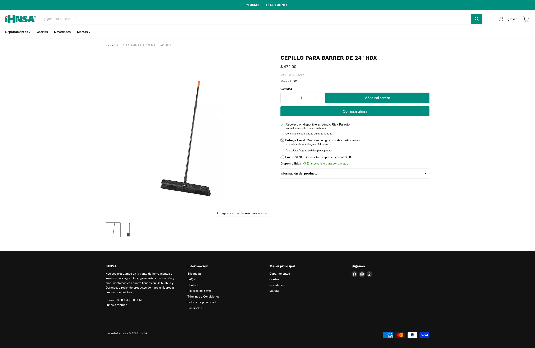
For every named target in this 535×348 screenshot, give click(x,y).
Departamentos (17, 32)
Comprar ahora (355, 111)
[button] (508, 18)
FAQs (191, 279)
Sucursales (194, 308)
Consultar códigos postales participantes (309, 150)
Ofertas (42, 32)
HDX (293, 81)
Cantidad (286, 88)
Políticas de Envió (199, 290)
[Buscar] (476, 19)
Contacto (193, 285)
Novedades (62, 32)
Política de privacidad (201, 302)
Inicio (109, 45)
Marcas (83, 32)
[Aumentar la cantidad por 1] (317, 98)
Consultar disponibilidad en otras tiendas (308, 133)
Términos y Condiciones (203, 296)
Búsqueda (194, 273)
